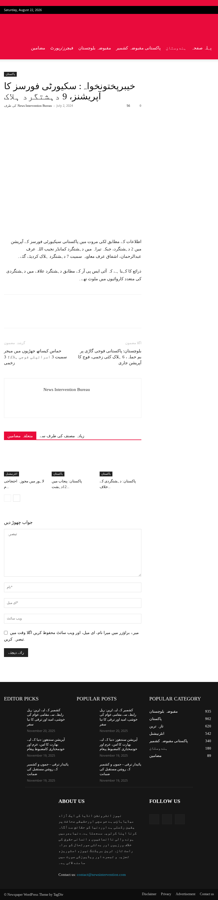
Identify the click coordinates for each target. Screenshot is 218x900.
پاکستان (10, 74)
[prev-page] (7, 498)
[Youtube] (210, 10)
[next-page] (16, 498)
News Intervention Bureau (35, 105)
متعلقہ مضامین (20, 436)
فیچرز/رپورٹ (61, 48)
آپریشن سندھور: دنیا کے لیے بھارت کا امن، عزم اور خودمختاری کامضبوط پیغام (46, 744)
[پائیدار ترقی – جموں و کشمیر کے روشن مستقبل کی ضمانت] (13, 769)
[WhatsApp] (83, 128)
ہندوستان (176, 48)
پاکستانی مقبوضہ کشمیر (138, 48)
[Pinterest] (70, 128)
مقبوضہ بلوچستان (94, 48)
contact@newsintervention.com (101, 874)
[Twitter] (200, 10)
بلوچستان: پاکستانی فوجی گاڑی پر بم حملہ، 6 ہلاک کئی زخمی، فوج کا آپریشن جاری (109, 357)
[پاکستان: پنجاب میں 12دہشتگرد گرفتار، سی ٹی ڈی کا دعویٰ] (72, 462)
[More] (96, 128)
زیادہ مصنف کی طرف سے (62, 436)
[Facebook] (191, 10)
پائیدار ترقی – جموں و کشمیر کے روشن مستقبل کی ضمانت (47, 769)
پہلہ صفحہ (201, 48)
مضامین (38, 48)
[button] (207, 25)
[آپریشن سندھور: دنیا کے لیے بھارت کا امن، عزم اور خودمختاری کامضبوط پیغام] (13, 744)
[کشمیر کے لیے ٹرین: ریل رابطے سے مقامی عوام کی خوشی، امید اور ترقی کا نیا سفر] (13, 714)
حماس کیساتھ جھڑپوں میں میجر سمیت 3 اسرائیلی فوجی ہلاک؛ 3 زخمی (35, 357)
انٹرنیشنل (11, 473)
